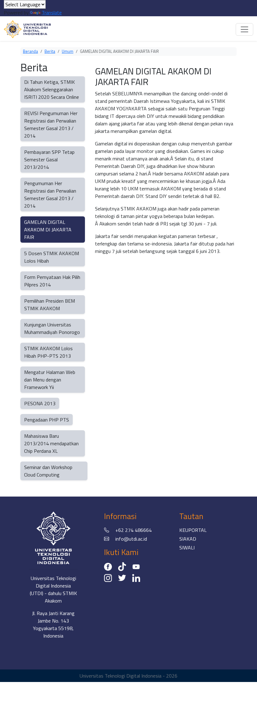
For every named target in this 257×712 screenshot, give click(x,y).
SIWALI (187, 547)
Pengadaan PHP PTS (46, 419)
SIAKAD (187, 539)
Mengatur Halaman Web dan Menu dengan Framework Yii (49, 379)
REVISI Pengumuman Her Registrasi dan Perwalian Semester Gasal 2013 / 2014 (50, 124)
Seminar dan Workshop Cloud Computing (48, 470)
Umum (67, 51)
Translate (52, 12)
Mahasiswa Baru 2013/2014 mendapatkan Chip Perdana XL (51, 443)
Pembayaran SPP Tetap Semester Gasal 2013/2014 (49, 159)
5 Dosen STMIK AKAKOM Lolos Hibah (51, 257)
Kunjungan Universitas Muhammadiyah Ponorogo (52, 328)
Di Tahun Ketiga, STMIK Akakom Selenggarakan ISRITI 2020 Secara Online (51, 89)
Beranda (30, 51)
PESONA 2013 (39, 403)
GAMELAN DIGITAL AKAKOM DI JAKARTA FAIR (47, 229)
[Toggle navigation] (244, 29)
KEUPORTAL (193, 530)
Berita (50, 51)
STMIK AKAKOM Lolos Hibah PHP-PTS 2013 (48, 352)
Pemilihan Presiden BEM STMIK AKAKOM (49, 304)
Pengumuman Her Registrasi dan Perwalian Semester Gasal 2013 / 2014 (50, 194)
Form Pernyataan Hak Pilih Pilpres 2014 (52, 280)
